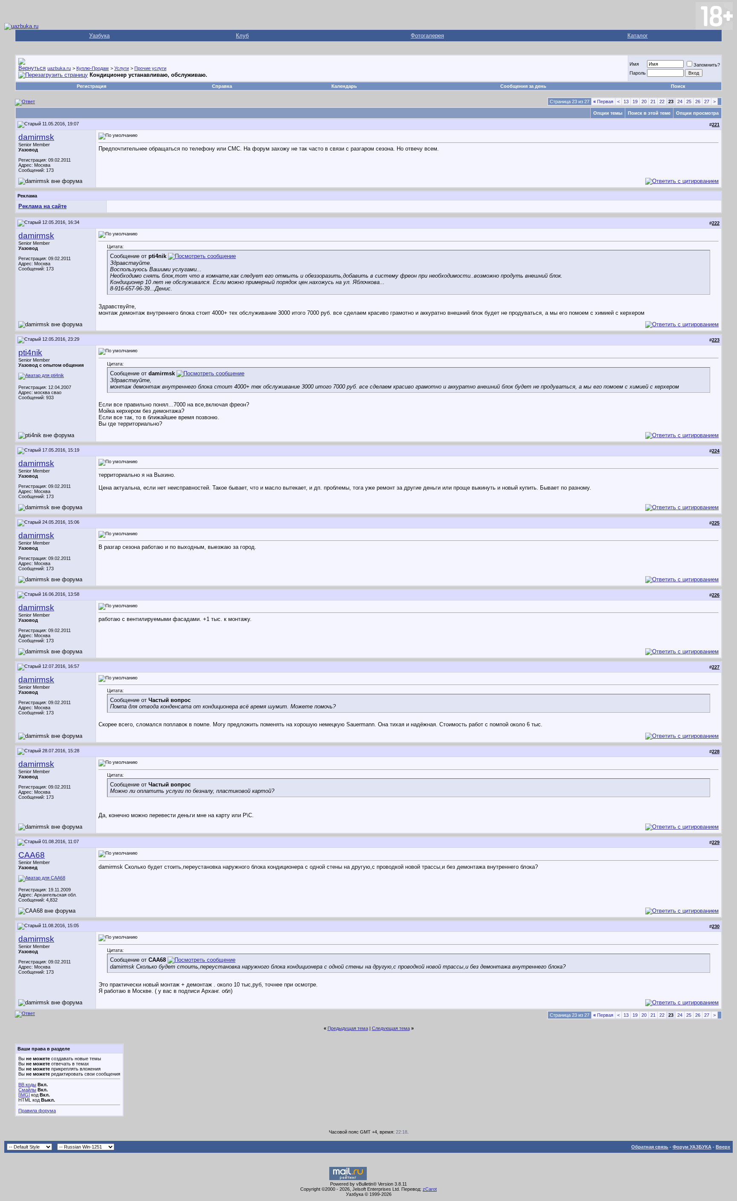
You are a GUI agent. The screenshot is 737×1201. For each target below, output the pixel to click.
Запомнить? (706, 64)
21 (653, 101)
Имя (634, 64)
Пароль (638, 72)
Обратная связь (649, 1146)
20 (644, 101)
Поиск (678, 86)
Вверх (723, 1146)
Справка (222, 86)
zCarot (430, 1189)
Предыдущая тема (348, 1028)
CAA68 (31, 854)
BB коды (27, 1084)
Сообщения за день (523, 86)
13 (626, 101)
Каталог (637, 35)
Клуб (242, 35)
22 (661, 101)
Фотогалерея (427, 35)
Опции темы (607, 113)
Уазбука (99, 35)
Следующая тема (391, 1028)
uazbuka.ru (59, 68)
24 (679, 101)
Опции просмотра (697, 113)
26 (697, 101)
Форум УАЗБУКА (692, 1146)
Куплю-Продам (92, 68)
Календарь (344, 86)
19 (635, 101)
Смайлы (27, 1089)
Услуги (121, 68)
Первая (603, 101)
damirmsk (36, 137)
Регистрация (91, 86)
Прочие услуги (150, 68)
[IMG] (24, 1094)
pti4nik (30, 352)
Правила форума (37, 1110)
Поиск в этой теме (649, 113)
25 (688, 101)
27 (706, 101)
